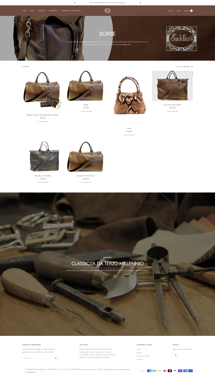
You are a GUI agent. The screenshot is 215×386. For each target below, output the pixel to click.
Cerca (139, 349)
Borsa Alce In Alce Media (43, 176)
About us (139, 353)
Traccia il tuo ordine (143, 356)
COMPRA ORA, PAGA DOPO (70, 11)
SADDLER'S (41, 11)
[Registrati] (56, 358)
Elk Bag (86, 105)
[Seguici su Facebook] (176, 355)
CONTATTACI (53, 11)
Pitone (129, 128)
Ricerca (171, 11)
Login (179, 11)
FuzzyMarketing (30, 372)
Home (24, 20)
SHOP (32, 11)
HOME (24, 11)
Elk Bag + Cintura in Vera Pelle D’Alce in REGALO (43, 115)
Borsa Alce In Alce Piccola (85, 176)
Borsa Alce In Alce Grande (172, 105)
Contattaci (140, 359)
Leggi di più (122, 3)
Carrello (188, 11)
